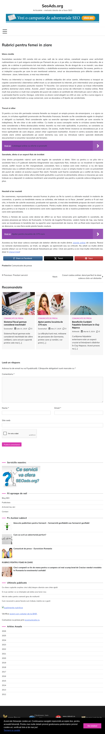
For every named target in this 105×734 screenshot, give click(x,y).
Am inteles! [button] (92, 726)
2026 (4, 631)
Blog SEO (5, 498)
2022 (4, 649)
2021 (4, 654)
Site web (6, 420)
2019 (4, 663)
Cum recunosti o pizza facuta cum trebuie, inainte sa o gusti (26, 601)
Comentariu (8, 374)
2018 (4, 667)
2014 (4, 685)
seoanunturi (8, 329)
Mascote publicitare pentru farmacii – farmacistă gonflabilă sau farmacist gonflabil (51, 523)
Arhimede (75, 331)
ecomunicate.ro (32, 620)
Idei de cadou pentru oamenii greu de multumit (20, 596)
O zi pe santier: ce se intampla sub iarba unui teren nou (24, 592)
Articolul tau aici (8, 507)
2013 (4, 690)
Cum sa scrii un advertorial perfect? (29, 535)
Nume (5, 408)
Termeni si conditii (12, 730)
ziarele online (79, 242)
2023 (4, 644)
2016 (4, 676)
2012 (4, 694)
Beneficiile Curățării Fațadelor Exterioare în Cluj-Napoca (86, 325)
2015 (4, 681)
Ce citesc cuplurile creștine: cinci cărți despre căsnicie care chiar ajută (29, 587)
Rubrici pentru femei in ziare (17, 562)
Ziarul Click (14, 252)
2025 (4, 635)
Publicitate (6, 502)
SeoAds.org (52, 5)
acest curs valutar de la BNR (23, 613)
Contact (5, 511)
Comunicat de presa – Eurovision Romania (32, 548)
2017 (4, 672)
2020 (4, 658)
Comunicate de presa (22, 265)
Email (57, 408)
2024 (4, 640)
